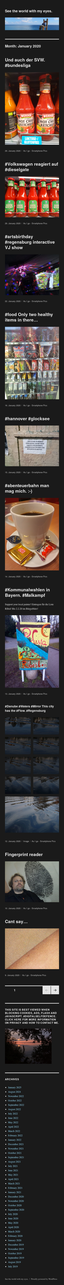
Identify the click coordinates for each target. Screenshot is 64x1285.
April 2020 (13, 1227)
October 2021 (15, 1152)
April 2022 (13, 1126)
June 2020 (13, 1218)
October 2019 (15, 1253)
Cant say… (16, 921)
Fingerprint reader (24, 854)
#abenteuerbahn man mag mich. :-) (27, 488)
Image (26, 841)
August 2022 (14, 1109)
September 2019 (16, 1257)
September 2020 (16, 1209)
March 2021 (14, 1183)
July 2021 (13, 1166)
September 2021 (16, 1157)
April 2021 (13, 1179)
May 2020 (13, 1222)
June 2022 (13, 1118)
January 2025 (14, 1087)
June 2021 (13, 1170)
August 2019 (14, 1262)
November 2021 (16, 1148)
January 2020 (14, 1240)
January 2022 (14, 1139)
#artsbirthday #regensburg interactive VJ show (30, 242)
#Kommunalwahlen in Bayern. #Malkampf (27, 592)
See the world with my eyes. (28, 10)
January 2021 (14, 1192)
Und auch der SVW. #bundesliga (25, 62)
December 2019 (16, 1244)
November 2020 (16, 1200)
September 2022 (16, 1104)
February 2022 (15, 1135)
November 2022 (16, 1096)
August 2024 (14, 1091)
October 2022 (15, 1100)
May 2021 (13, 1174)
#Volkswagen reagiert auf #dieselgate (31, 167)
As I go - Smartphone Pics (35, 150)
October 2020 (15, 1205)
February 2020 (15, 1235)
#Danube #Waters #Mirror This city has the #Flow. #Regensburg (29, 708)
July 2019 (13, 1266)
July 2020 (13, 1214)
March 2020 (14, 1231)
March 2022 (14, 1131)
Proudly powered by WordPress (44, 1279)
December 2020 (16, 1196)
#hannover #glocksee (27, 418)
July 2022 (13, 1113)
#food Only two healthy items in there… (29, 317)
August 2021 (14, 1161)
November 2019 (16, 1249)
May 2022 (13, 1122)
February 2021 (15, 1187)
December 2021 (16, 1144)
